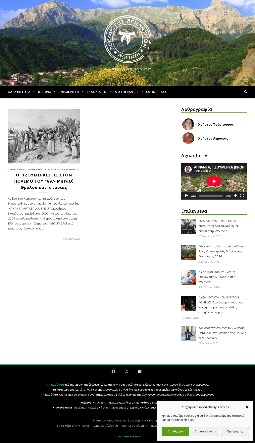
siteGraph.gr (154, 420)
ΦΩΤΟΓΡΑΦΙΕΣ (127, 92)
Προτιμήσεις (235, 431)
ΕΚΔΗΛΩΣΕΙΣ (97, 92)
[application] (214, 181)
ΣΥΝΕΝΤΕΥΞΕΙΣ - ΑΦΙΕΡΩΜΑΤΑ (61, 169)
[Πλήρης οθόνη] (242, 196)
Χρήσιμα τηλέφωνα (105, 425)
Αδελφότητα (56, 384)
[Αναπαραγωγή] (186, 196)
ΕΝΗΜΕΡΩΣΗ (69, 92)
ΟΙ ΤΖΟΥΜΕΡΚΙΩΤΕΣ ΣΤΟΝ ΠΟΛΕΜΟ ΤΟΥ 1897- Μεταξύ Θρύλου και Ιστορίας (44, 181)
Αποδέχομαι (175, 431)
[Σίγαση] (235, 196)
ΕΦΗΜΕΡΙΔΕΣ (156, 92)
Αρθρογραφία (17, 169)
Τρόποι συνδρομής (134, 425)
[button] (247, 407)
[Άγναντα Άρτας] (127, 39)
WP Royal (83, 425)
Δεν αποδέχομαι (205, 431)
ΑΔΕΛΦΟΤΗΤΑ (19, 92)
